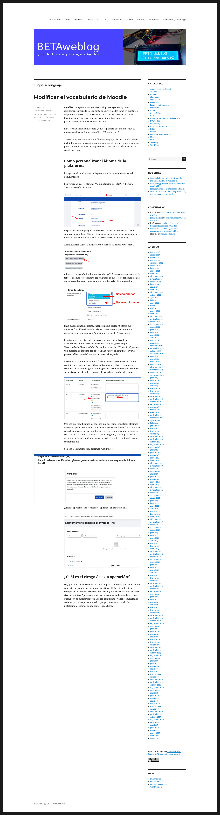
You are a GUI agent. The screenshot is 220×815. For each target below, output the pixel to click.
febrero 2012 (155, 578)
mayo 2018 (154, 407)
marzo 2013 (155, 543)
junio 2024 (154, 268)
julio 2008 (154, 693)
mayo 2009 (154, 666)
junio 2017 (154, 426)
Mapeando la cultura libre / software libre (166, 178)
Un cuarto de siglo (167, 234)
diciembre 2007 (156, 712)
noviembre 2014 (156, 490)
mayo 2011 (154, 602)
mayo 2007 (154, 730)
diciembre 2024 (156, 263)
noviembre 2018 (156, 399)
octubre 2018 (155, 402)
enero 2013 (154, 549)
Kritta (152, 129)
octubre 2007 (155, 717)
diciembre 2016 (156, 436)
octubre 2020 (155, 351)
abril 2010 (154, 637)
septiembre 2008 (157, 688)
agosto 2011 (155, 594)
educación (38, 114)
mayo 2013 (154, 538)
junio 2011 (154, 599)
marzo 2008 (155, 704)
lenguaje (37, 117)
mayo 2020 (154, 359)
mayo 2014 (154, 506)
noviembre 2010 (156, 618)
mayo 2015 (154, 479)
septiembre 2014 (157, 495)
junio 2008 (154, 696)
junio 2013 (154, 535)
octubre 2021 (155, 322)
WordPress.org (156, 787)
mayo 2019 (154, 383)
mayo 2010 (154, 634)
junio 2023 (154, 284)
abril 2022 (154, 308)
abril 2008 (154, 701)
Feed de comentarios (158, 784)
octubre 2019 (155, 372)
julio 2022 (154, 300)
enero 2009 (155, 677)
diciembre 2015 (156, 463)
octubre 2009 (155, 653)
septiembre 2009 (157, 655)
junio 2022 (154, 303)
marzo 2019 (155, 388)
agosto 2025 (155, 255)
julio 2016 (154, 450)
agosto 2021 (155, 327)
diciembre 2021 (156, 316)
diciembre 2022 (156, 292)
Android (140, 19)
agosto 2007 (155, 722)
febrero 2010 (155, 642)
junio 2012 (154, 567)
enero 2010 (154, 645)
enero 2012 (154, 581)
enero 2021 (154, 343)
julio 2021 (154, 330)
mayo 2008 (154, 698)
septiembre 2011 (156, 591)
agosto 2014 (155, 498)
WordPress (154, 145)
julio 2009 (154, 661)
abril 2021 (154, 338)
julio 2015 (154, 474)
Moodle (89, 19)
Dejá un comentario (42, 120)
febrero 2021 (155, 340)
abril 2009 (154, 669)
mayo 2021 (154, 335)
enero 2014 (154, 517)
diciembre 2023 (156, 276)
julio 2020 (154, 356)
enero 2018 (154, 412)
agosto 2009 (155, 658)
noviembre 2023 (156, 279)
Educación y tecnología (174, 19)
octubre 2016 (155, 442)
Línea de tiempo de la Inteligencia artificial (167, 189)
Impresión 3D (155, 124)
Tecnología (153, 19)
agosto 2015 (155, 471)
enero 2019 (154, 394)
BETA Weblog (39, 804)
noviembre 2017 (156, 415)
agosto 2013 (155, 530)
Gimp (67, 19)
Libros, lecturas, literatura (160, 134)
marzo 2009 (155, 672)
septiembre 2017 (157, 418)
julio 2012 (154, 565)
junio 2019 (154, 380)
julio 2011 (154, 597)
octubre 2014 (155, 493)
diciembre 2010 (156, 615)
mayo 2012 (154, 570)
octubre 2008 (155, 685)
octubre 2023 (155, 282)
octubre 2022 (155, 295)
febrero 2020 (155, 364)
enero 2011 (154, 613)
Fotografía (154, 108)
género (46, 114)
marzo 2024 (155, 271)
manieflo (154, 229)
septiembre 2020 (157, 354)
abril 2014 (154, 509)
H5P (152, 116)
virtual (51, 117)
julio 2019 (154, 378)
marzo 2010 (155, 639)
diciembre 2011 (156, 583)
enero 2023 (154, 290)
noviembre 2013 (156, 522)
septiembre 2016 (157, 444)
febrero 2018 (155, 410)
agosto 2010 (155, 626)
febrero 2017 (155, 431)
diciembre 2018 (156, 396)
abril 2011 (154, 605)
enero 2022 (154, 314)
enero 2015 (154, 485)
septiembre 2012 (157, 559)
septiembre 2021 (157, 324)
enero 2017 (154, 434)
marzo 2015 (155, 482)
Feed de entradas (157, 782)
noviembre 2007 (156, 714)
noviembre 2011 (156, 586)
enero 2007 (154, 736)
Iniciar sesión (155, 779)
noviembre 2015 (156, 466)
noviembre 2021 (156, 319)
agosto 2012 (155, 562)
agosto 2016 (155, 447)
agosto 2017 (155, 420)
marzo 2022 (155, 311)
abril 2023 (154, 287)
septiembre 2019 (157, 375)
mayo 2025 (154, 258)
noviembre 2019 (156, 370)
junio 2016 (154, 453)
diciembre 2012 (156, 551)
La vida (129, 19)
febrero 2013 (155, 546)
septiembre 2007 (157, 720)
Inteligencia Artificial (158, 126)
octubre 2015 (155, 469)
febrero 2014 (155, 514)
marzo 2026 (155, 252)
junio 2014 (154, 503)
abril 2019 (154, 386)
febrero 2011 (155, 610)
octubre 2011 (155, 589)
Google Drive (155, 113)
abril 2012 (154, 573)
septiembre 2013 (156, 527)
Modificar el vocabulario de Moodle (80, 97)
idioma (53, 114)
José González (156, 218)
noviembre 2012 (156, 554)
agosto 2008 (155, 690)
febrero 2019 (155, 391)
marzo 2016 (155, 458)
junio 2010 (154, 631)
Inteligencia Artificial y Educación (163, 181)
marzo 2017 (155, 428)
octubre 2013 (155, 525)
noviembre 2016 (156, 439)
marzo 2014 (155, 511)
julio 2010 (154, 629)
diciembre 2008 (156, 680)
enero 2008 (154, 709)
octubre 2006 (155, 738)
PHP (152, 140)
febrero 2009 (155, 674)
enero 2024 (154, 274)
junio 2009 (154, 664)
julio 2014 (154, 501)
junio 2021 (154, 332)
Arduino (78, 19)
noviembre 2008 (156, 682)
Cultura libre (55, 19)
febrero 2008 (155, 706)
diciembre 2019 (156, 367)
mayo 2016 (154, 455)
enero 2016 (154, 461)
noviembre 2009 (157, 650)
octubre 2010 (155, 621)
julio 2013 (154, 533)
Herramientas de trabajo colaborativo (165, 118)
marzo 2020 (155, 362)
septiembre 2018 (157, 404)
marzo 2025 (155, 260)
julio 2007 (154, 725)
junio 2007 (154, 728)
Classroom (154, 97)
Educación (116, 19)
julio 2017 (154, 423)
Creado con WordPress (56, 804)
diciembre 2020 (156, 346)
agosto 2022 (155, 298)
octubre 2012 (155, 557)
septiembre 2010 (157, 623)
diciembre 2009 (156, 647)
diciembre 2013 (156, 519)
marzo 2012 (155, 575)
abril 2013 (154, 541)
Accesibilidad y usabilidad (160, 89)
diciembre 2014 (156, 487)
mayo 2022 (154, 306)
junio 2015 (154, 477)
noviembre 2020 (156, 348)
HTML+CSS (102, 19)
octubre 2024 (155, 266)
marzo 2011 (154, 607)
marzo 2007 (155, 733)
